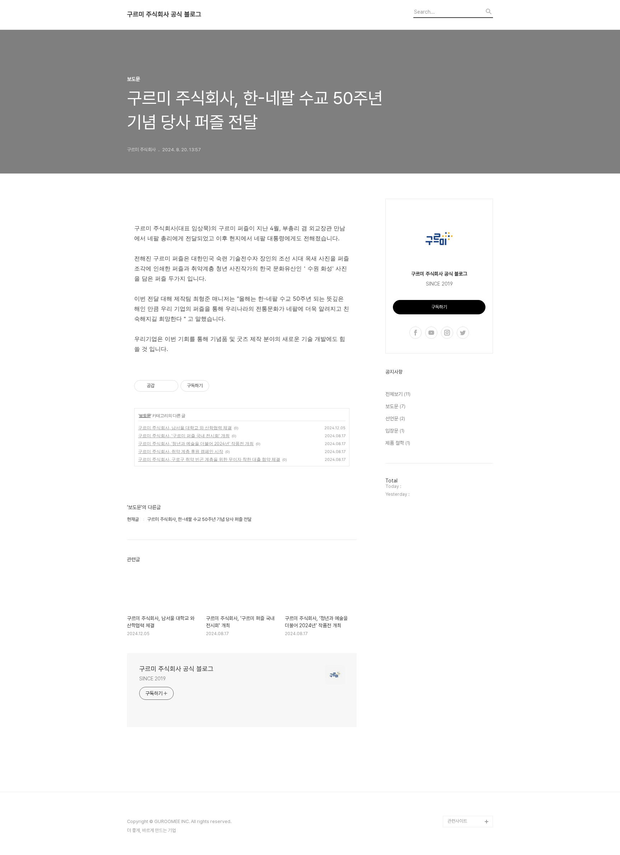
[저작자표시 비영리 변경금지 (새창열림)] (219, 386)
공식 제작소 (458, 798)
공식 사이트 (458, 775)
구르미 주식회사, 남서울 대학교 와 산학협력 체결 (185, 427)
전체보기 (397, 394)
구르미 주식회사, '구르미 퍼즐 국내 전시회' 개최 (184, 435)
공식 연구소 (458, 810)
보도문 (145, 415)
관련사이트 (457, 821)
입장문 (394, 431)
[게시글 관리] (170, 385)
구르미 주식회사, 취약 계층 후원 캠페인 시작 (180, 451)
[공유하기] (161, 385)
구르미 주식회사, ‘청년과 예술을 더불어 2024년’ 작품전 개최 (196, 443)
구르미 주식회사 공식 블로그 (164, 14)
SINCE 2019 (152, 678)
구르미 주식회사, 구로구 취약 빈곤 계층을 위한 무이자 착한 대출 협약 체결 (209, 459)
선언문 (395, 418)
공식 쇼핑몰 (458, 787)
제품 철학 (397, 443)
